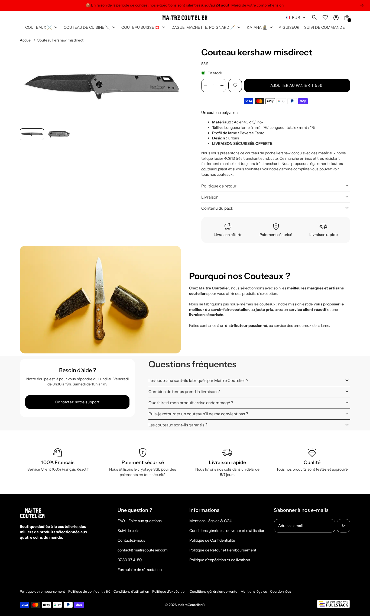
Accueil (26, 40)
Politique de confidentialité (89, 591)
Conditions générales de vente (213, 591)
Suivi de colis (128, 530)
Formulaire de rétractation (140, 569)
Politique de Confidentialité (212, 540)
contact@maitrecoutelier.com (143, 550)
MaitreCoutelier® (191, 605)
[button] (32, 134)
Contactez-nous (131, 540)
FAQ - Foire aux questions (140, 520)
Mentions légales (254, 591)
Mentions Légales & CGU (210, 520)
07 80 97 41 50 (130, 559)
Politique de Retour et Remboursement (222, 550)
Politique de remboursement (42, 591)
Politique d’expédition (169, 591)
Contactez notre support (77, 402)
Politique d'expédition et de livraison (219, 559)
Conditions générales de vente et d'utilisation (227, 530)
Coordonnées (280, 591)
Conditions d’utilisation (131, 591)
